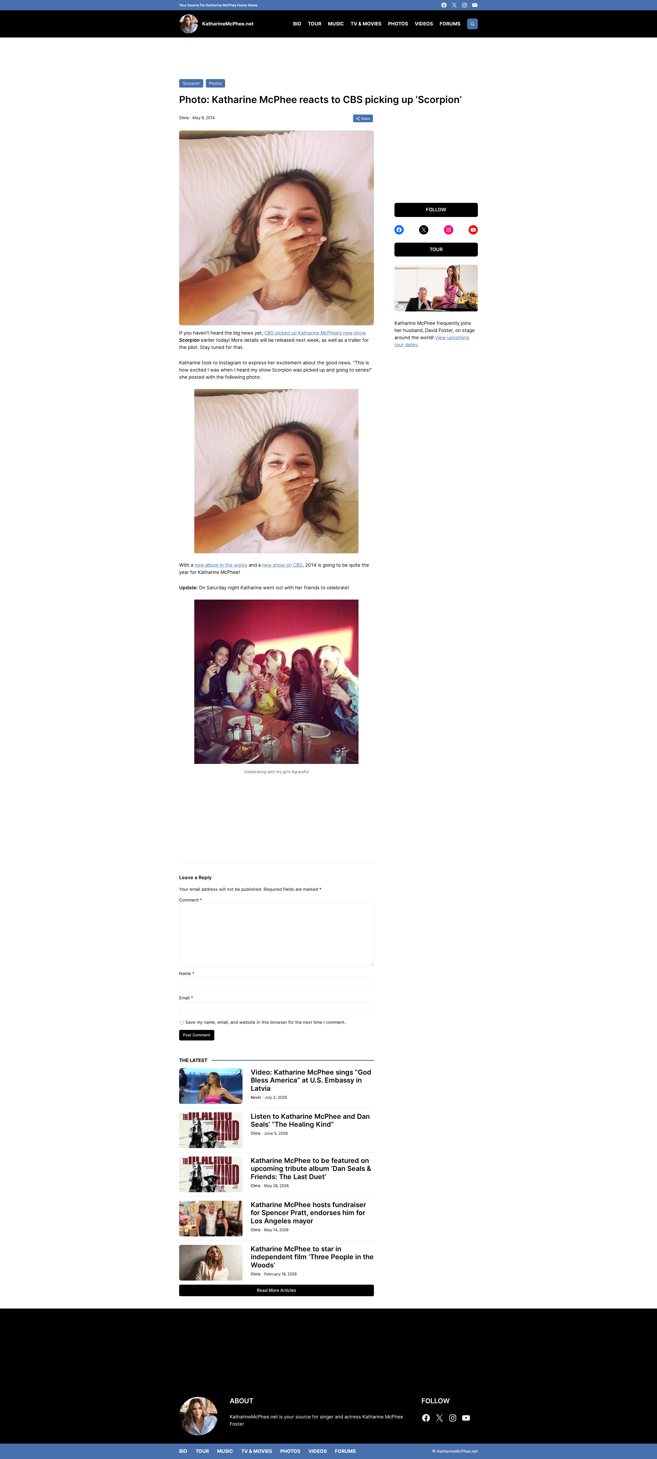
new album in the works (221, 565)
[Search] (472, 23)
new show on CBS (282, 565)
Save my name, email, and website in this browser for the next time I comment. (265, 1022)
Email (186, 997)
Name (186, 973)
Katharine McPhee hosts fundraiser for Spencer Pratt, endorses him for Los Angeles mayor (308, 1213)
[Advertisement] (328, 53)
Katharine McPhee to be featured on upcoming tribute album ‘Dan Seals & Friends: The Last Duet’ (311, 1169)
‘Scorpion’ (191, 83)
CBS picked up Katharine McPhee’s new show (315, 333)
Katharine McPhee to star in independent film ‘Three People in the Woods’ (312, 1257)
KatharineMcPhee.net (228, 24)
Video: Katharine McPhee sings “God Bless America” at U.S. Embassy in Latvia (311, 1080)
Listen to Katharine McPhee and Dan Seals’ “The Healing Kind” (310, 1120)
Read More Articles (276, 1290)
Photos (215, 83)
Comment (190, 900)
